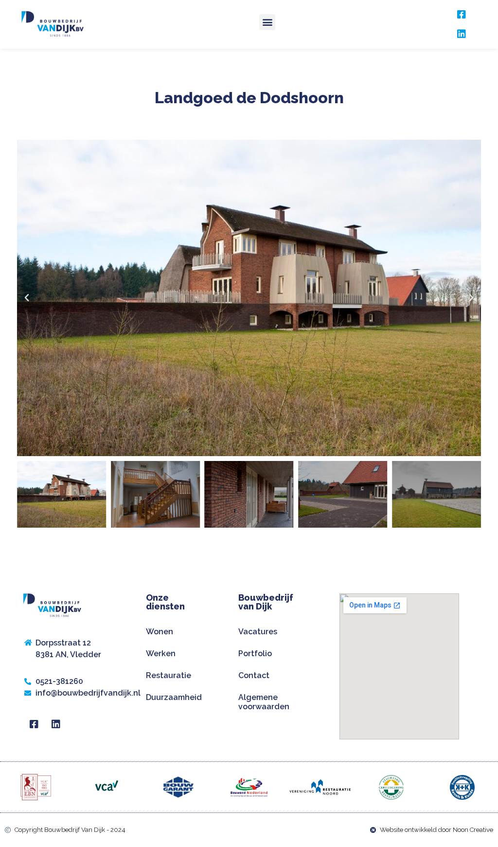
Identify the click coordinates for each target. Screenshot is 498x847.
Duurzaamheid (174, 697)
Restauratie (168, 675)
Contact (253, 675)
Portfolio (255, 653)
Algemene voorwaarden (263, 702)
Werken (161, 653)
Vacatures (257, 631)
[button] (267, 22)
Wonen (159, 631)
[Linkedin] (461, 34)
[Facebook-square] (461, 14)
